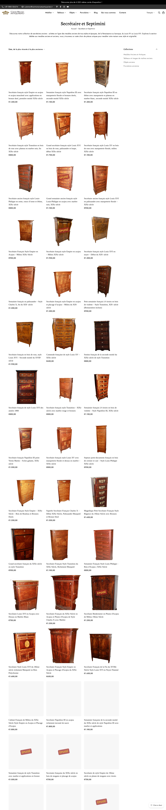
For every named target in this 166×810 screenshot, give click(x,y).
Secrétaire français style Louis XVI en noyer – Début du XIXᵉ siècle (99, 253)
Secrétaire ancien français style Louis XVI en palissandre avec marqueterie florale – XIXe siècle (101, 201)
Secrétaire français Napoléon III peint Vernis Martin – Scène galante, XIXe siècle (24, 461)
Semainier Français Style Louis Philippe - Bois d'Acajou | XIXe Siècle (101, 565)
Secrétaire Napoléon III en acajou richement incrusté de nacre (60, 721)
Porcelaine (84, 12)
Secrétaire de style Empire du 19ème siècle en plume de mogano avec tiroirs (100, 774)
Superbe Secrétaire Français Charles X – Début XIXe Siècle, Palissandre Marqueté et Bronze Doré (63, 514)
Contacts (122, 12)
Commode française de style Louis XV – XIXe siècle (63, 356)
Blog (96, 12)
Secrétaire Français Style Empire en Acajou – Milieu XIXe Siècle (23, 253)
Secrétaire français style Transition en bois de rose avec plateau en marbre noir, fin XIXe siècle (26, 148)
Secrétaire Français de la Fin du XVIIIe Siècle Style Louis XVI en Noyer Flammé (101, 668)
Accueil (73, 28)
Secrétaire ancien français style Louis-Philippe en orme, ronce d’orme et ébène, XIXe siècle (26, 201)
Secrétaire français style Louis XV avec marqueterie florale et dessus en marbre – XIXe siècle (63, 461)
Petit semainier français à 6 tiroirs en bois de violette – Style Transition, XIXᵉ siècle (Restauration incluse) (101, 304)
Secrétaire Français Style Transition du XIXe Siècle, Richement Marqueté (62, 565)
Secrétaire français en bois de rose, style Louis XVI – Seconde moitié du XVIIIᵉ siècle (25, 357)
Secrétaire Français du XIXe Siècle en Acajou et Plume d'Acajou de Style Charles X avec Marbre (62, 617)
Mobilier (48, 12)
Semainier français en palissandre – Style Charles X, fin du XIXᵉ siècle (25, 303)
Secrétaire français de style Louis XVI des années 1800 (26, 409)
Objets (72, 12)
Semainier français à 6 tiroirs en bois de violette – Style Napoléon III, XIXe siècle (101, 409)
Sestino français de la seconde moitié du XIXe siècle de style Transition (100, 356)
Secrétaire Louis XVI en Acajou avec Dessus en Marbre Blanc (24, 615)
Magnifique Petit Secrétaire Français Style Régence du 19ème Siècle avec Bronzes (101, 512)
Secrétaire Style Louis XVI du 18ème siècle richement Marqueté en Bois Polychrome (24, 670)
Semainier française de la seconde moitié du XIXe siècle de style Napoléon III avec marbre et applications (101, 723)
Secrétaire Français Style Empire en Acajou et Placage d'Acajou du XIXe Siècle (61, 670)
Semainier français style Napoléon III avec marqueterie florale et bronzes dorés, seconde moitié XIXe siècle (63, 95)
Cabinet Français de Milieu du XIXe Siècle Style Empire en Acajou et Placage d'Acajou (26, 723)
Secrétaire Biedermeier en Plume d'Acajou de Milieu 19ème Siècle (101, 615)
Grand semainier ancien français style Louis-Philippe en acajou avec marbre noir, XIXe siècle (61, 201)
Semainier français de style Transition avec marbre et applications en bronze (24, 774)
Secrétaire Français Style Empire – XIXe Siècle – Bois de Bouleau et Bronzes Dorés (25, 514)
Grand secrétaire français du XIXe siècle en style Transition (25, 565)
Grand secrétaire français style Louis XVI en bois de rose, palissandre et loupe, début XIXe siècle (63, 148)
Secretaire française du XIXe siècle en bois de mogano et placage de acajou (62, 774)
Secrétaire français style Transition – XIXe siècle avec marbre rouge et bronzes (63, 409)
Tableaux (60, 12)
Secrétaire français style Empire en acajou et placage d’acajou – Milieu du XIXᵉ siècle (63, 304)
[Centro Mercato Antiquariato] (13, 12)
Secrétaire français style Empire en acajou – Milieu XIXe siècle (63, 253)
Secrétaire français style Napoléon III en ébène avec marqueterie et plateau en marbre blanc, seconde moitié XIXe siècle (101, 95)
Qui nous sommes (108, 12)
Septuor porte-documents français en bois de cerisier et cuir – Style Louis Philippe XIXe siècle (101, 461)
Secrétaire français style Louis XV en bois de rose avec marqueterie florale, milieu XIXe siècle (101, 148)
